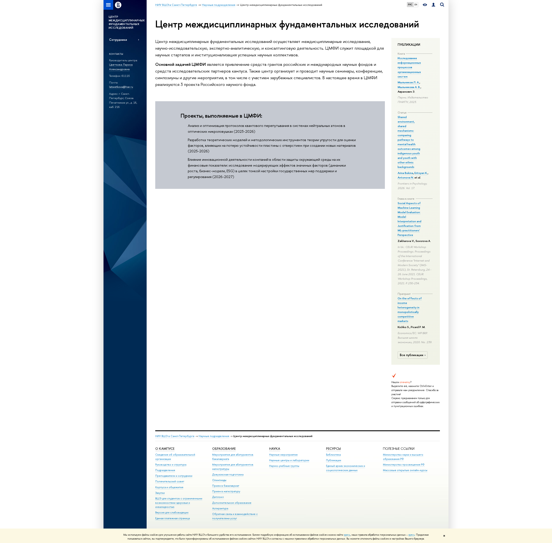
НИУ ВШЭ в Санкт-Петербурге (174, 436)
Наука (274, 448)
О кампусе (164, 448)
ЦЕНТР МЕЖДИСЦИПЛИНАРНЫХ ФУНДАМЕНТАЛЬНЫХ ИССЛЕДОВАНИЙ (127, 22)
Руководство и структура (170, 464)
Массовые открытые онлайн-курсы (405, 470)
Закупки (160, 493)
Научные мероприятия (283, 454)
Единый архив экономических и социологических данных (345, 468)
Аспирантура (220, 508)
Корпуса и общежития (169, 487)
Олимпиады (219, 480)
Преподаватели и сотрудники (173, 476)
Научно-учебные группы (284, 466)
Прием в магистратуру (226, 491)
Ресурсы (333, 448)
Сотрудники (118, 40)
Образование (224, 448)
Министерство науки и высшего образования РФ (403, 457)
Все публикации (411, 355)
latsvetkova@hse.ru (121, 87)
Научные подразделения (214, 436)
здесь (347, 535)
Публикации (333, 460)
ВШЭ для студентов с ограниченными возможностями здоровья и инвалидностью (178, 503)
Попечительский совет (169, 481)
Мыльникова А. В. (409, 87)
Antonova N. (406, 177)
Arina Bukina (405, 173)
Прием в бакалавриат (225, 486)
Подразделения (165, 470)
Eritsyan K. (421, 173)
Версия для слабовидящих (171, 512)
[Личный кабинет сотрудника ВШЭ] (433, 5)
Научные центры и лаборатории (289, 460)
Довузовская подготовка (227, 474)
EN (415, 4)
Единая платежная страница (172, 518)
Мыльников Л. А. (408, 82)
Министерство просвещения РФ (404, 464)
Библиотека (333, 454)
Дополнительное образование (231, 503)
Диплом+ (218, 497)
